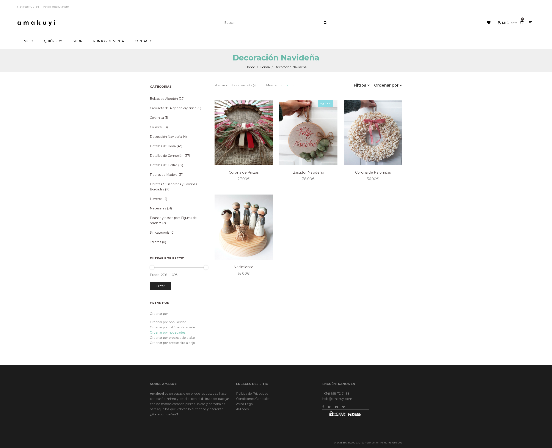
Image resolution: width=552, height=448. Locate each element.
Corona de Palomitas (373, 172)
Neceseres (158, 208)
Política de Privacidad (252, 394)
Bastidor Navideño (308, 172)
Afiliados (242, 409)
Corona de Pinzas (244, 172)
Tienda (265, 67)
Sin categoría (159, 232)
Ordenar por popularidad (168, 322)
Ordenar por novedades (167, 332)
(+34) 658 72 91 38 (336, 394)
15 (293, 85)
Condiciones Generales (253, 399)
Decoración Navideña (166, 137)
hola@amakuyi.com (337, 399)
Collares (156, 127)
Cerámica (157, 118)
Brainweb (349, 442)
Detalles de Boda (163, 146)
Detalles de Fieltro (163, 165)
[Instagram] (329, 407)
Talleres (155, 242)
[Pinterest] (336, 407)
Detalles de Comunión (166, 156)
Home (250, 67)
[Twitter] (343, 407)
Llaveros (156, 199)
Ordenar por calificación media (173, 327)
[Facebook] (323, 407)
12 (287, 85)
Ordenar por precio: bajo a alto (172, 338)
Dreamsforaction (369, 442)
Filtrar (160, 286)
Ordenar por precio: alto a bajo (172, 343)
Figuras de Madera (163, 175)
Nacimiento (243, 267)
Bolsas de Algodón (164, 99)
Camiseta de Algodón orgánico (173, 108)
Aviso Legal (244, 404)
